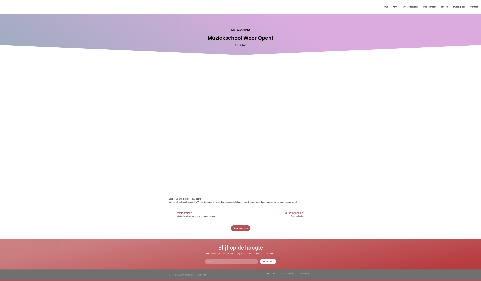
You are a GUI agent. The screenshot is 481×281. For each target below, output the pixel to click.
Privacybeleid (287, 273)
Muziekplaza (459, 7)
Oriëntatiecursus (410, 7)
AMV (395, 7)
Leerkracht (271, 273)
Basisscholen (429, 7)
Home (385, 7)
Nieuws (444, 7)
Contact (474, 7)
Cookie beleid (303, 273)
